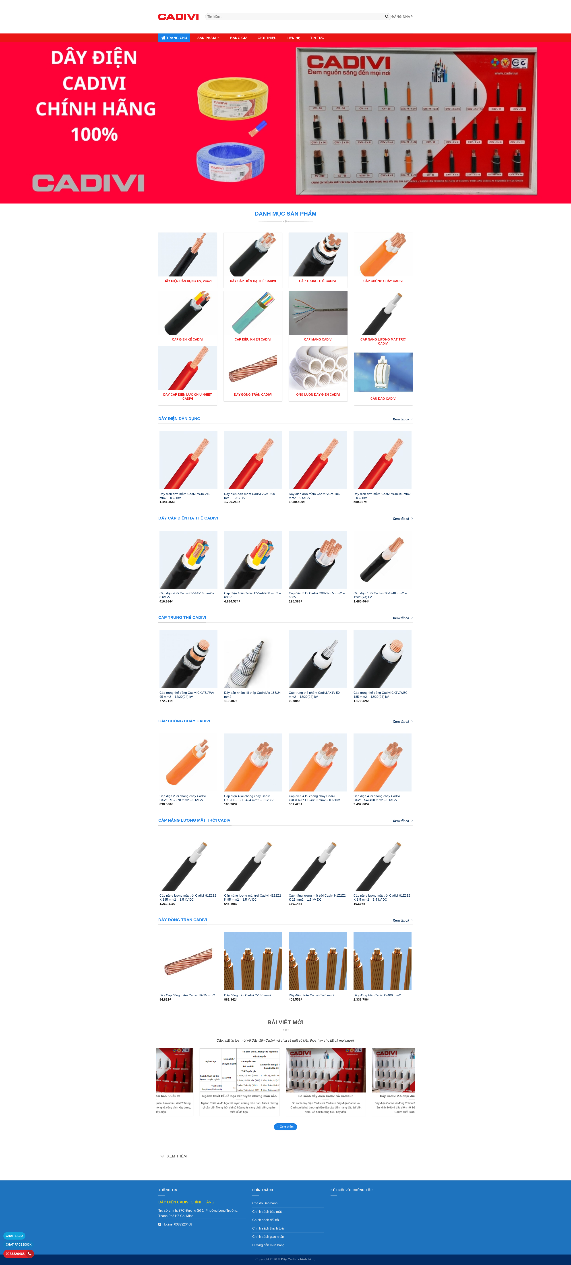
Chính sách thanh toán (268, 1228)
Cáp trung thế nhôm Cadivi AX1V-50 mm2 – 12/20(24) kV (314, 694)
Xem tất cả (401, 419)
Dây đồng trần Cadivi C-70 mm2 (311, 995)
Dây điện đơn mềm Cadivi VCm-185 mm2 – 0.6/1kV (314, 496)
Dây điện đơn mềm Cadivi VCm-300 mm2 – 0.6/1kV (249, 496)
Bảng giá (239, 38)
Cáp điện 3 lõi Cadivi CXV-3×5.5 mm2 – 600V (317, 595)
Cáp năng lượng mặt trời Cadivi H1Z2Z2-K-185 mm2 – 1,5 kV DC (188, 897)
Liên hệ (293, 38)
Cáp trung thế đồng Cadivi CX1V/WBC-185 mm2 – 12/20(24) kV (381, 694)
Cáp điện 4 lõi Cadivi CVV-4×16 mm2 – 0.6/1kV (186, 595)
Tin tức (317, 38)
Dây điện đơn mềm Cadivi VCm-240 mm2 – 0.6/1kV (184, 496)
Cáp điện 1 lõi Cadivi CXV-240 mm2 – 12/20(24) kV (380, 595)
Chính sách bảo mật (267, 1211)
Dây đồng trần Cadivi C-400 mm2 (377, 995)
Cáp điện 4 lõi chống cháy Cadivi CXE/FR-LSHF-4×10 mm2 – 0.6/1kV (314, 798)
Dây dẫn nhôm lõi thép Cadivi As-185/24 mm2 (252, 694)
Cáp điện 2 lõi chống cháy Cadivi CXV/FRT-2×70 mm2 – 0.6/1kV (182, 798)
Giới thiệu (267, 38)
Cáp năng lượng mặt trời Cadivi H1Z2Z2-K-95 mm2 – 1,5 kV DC (253, 897)
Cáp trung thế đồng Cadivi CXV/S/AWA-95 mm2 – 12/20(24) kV (187, 694)
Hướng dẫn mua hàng (268, 1245)
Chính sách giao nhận (268, 1236)
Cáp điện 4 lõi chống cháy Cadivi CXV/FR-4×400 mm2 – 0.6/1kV (377, 798)
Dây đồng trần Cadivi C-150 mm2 (247, 995)
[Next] (417, 458)
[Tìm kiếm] (387, 16)
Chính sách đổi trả (265, 1220)
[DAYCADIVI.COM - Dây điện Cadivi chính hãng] (178, 16)
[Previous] (154, 458)
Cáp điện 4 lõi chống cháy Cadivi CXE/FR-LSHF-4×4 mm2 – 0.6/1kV (248, 798)
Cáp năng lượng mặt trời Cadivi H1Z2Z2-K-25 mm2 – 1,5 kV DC (318, 897)
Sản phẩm (206, 38)
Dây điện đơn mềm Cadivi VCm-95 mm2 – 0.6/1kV (382, 496)
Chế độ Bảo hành (264, 1203)
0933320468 (183, 1224)
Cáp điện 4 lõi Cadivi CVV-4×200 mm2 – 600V (252, 595)
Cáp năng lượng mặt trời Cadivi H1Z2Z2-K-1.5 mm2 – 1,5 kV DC (383, 897)
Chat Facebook (18, 1244)
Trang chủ (176, 38)
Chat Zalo (14, 1236)
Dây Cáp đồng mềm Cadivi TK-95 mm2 (187, 995)
